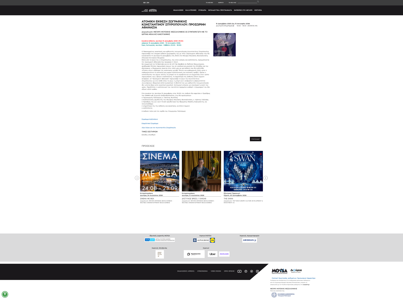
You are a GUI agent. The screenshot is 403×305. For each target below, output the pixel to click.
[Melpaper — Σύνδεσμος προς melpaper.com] (218, 239)
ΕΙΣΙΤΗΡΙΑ (258, 10)
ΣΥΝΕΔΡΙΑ (202, 10)
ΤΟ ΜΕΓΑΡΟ (209, 2)
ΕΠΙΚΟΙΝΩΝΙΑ (203, 271)
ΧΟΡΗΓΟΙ (220, 2)
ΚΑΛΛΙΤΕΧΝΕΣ (190, 10)
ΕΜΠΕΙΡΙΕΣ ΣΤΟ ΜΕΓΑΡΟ (243, 10)
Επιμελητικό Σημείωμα (150, 123)
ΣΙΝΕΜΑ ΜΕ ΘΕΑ (147, 199)
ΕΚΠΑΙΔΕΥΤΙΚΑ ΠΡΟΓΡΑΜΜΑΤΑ (220, 10)
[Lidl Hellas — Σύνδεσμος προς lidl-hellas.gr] (209, 239)
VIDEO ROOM (216, 271)
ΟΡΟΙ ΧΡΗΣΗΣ (229, 271)
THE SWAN (228, 199)
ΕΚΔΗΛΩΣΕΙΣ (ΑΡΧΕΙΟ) (185, 271)
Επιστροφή (256, 139)
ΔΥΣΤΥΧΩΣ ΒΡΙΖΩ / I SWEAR (194, 199)
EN (148, 2)
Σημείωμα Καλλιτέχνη (150, 119)
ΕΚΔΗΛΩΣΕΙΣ (178, 10)
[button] (5, 294)
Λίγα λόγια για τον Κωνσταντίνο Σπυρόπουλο (159, 127)
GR (144, 2)
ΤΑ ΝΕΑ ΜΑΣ (232, 2)
